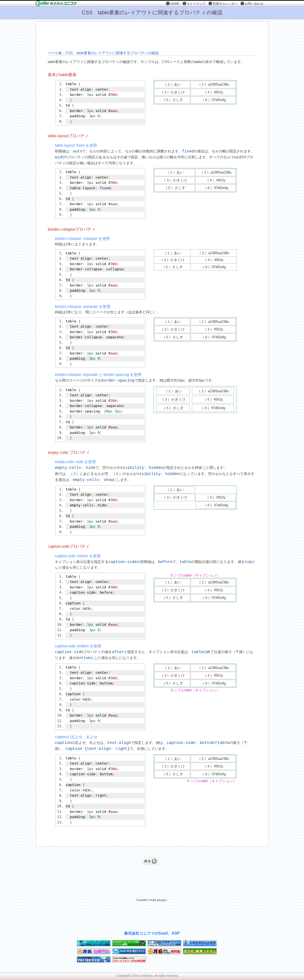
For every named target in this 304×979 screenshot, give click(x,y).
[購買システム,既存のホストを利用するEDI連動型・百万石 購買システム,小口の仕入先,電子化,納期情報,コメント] (200, 953)
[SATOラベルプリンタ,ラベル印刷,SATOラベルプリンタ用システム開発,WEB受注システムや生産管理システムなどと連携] (129, 945)
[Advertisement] (151, 36)
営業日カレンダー (225, 3)
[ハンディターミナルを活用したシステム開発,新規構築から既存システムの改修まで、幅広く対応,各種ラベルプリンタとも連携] (93, 945)
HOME (175, 3)
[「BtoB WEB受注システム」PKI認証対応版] (93, 961)
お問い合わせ (254, 3)
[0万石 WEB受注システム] (164, 953)
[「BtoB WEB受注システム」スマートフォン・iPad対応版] (129, 961)
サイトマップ (196, 3)
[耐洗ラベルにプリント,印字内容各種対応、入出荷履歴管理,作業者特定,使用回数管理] (164, 945)
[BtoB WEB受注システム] (129, 953)
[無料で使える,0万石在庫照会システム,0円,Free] (93, 953)
